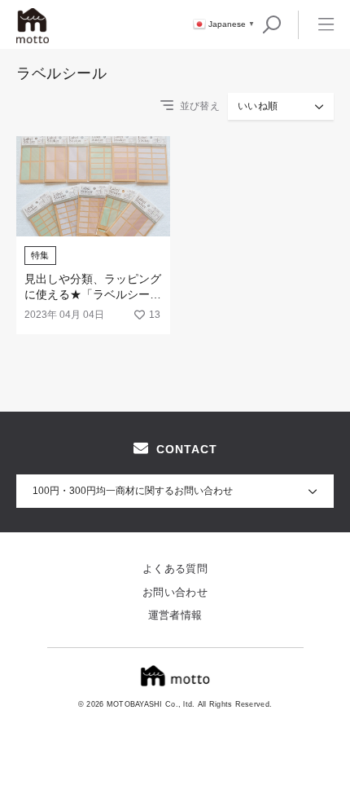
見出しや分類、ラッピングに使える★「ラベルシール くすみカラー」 (92, 294)
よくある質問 (175, 568)
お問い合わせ (175, 592)
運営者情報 (175, 615)
